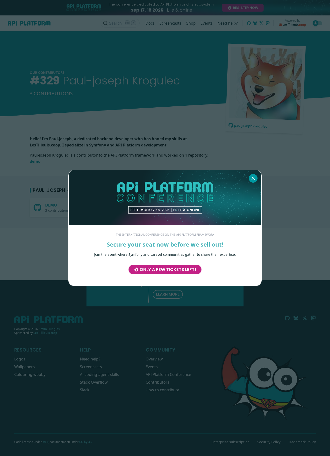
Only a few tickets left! (168, 269)
